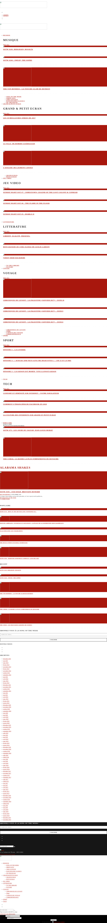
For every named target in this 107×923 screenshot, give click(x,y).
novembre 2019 (7, 727)
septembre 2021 (7, 691)
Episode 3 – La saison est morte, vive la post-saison (29, 371)
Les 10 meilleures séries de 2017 (19, 118)
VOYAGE (6, 268)
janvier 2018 (6, 769)
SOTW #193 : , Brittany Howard (20, 492)
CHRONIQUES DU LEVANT (16, 329)
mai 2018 (5, 761)
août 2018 (5, 755)
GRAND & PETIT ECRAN (12, 104)
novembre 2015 (7, 819)
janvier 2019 (6, 745)
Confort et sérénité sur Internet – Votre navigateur (31, 393)
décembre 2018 (7, 747)
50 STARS (9, 267)
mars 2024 (5, 663)
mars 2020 (5, 719)
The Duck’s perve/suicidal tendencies (13, 542)
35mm (8, 331)
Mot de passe (3, 918)
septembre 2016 (7, 801)
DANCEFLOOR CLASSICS (15, 101)
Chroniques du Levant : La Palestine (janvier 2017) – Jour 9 (33, 311)
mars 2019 (5, 741)
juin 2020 (5, 713)
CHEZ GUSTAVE (12, 99)
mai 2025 (5, 661)
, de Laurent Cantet (18, 167)
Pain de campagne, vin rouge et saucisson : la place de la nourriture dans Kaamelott (32, 523)
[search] (14, 846)
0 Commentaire (5, 499)
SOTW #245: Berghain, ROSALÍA (18, 49)
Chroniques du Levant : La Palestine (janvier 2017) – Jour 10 (33, 300)
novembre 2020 (7, 707)
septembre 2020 (7, 711)
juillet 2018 (6, 757)
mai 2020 (5, 715)
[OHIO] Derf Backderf (14, 258)
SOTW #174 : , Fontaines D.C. (18, 511)
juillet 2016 (6, 803)
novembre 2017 (7, 773)
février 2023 (6, 669)
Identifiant (2, 916)
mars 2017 (5, 789)
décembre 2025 (7, 658)
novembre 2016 (7, 797)
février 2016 (6, 813)
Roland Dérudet (5, 494)
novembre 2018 (7, 749)
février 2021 (6, 701)
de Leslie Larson (26, 247)
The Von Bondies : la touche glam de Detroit (26, 89)
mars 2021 (5, 699)
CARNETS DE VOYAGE (14, 332)
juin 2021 (5, 693)
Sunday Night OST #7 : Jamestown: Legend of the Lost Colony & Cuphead (40, 192)
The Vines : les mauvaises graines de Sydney (16, 625)
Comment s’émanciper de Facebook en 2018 (25, 404)
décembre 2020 (7, 705)
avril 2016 (5, 809)
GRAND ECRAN (12, 175)
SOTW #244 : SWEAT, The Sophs (17, 60)
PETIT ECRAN (11, 177)
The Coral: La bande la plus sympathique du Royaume (31, 459)
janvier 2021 (6, 703)
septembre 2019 (7, 731)
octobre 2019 (6, 729)
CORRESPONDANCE (13, 334)
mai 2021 (5, 695)
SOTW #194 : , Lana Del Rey (19, 558)
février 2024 (6, 665)
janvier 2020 (6, 723)
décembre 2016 (7, 795)
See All (6, 44)
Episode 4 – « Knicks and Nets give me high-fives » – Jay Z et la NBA (37, 360)
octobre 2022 (6, 673)
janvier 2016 (6, 815)
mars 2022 (5, 681)
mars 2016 (5, 811)
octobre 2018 (6, 751)
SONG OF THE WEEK (13, 96)
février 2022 (6, 683)
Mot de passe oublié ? (59, 922)
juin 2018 (5, 759)
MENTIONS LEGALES (7, 854)
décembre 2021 (7, 685)
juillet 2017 (6, 781)
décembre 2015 (7, 817)
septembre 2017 (7, 777)
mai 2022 (5, 677)
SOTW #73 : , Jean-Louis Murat (28, 430)
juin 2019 (5, 735)
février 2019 (6, 743)
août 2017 (5, 779)
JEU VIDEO (7, 178)
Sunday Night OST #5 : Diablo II (18, 214)
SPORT (5, 335)
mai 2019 (5, 737)
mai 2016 (5, 807)
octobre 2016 (6, 799)
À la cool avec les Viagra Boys (11, 531)
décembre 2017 (7, 771)
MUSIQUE (6, 35)
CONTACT (5, 15)
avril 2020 (5, 717)
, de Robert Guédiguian (19, 144)
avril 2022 (5, 679)
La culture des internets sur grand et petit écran (29, 415)
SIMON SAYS (11, 98)
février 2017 (6, 791)
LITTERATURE (8, 222)
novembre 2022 (7, 671)
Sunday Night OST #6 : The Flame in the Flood (26, 203)
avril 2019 (5, 739)
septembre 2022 (7, 675)
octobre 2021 (6, 689)
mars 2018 (5, 765)
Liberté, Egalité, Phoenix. (16, 236)
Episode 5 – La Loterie (14, 350)
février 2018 (6, 767)
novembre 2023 (7, 667)
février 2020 (6, 721)
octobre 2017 (6, 775)
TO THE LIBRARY (12, 265)
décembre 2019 (7, 725)
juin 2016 (5, 805)
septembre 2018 (7, 753)
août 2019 (5, 733)
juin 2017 (5, 783)
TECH (5, 379)
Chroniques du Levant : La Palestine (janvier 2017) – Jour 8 (33, 322)
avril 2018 (5, 763)
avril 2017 (5, 787)
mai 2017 (5, 785)
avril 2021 (5, 697)
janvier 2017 (6, 793)
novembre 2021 (7, 687)
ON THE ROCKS (11, 873)
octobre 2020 (6, 709)
